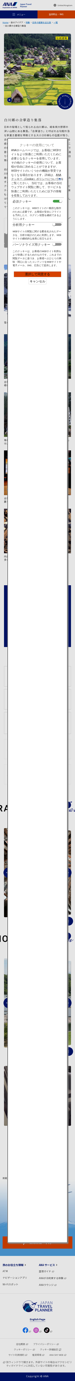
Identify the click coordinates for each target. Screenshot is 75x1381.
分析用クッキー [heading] (24, 225)
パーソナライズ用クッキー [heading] (31, 244)
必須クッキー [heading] (22, 201)
